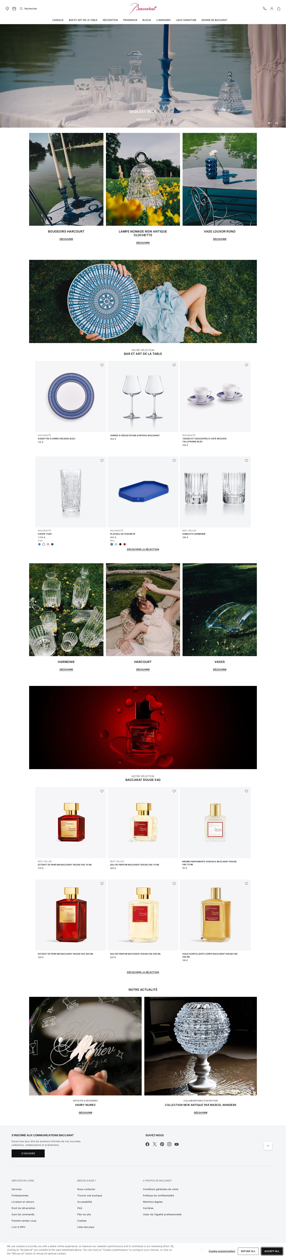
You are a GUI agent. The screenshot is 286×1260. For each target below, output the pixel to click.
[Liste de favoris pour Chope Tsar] (102, 460)
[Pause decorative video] (276, 123)
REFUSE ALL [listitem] (248, 1251)
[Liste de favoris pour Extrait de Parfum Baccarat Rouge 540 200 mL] (102, 883)
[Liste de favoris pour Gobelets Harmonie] (246, 460)
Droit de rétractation (23, 1208)
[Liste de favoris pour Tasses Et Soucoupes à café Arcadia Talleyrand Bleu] (246, 365)
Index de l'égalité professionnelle (162, 1214)
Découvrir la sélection (143, 549)
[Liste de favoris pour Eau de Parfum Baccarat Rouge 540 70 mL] (174, 791)
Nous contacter (86, 1189)
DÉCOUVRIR (85, 1112)
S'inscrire (28, 1153)
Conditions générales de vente (160, 1189)
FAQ (79, 1208)
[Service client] (265, 8)
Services (17, 1189)
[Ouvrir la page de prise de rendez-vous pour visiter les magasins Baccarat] (14, 9)
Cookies (82, 1220)
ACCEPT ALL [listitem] (272, 1251)
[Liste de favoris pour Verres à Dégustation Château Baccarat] (174, 365)
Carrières (148, 1208)
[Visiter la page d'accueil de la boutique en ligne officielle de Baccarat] (143, 8)
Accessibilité (84, 1201)
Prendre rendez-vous (24, 1220)
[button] (272, 9)
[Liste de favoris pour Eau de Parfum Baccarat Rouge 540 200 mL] (174, 883)
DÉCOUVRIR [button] (66, 239)
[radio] (39, 544)
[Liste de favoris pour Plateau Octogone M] (174, 460)
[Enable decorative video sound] (269, 123)
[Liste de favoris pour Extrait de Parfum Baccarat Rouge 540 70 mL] (102, 791)
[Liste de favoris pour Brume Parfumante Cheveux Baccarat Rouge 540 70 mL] (246, 791)
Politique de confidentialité (158, 1195)
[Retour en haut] (268, 1146)
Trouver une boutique (89, 1195)
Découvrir (143, 119)
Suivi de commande (23, 1214)
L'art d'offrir (18, 1227)
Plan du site (84, 1214)
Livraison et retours (23, 1201)
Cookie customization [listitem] (222, 1251)
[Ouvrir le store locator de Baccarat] (7, 8)
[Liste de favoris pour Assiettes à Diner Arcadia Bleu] (102, 365)
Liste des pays (85, 1227)
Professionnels (20, 1195)
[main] (143, 562)
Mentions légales (153, 1201)
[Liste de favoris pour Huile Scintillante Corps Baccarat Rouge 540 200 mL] (246, 883)
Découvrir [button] (143, 242)
